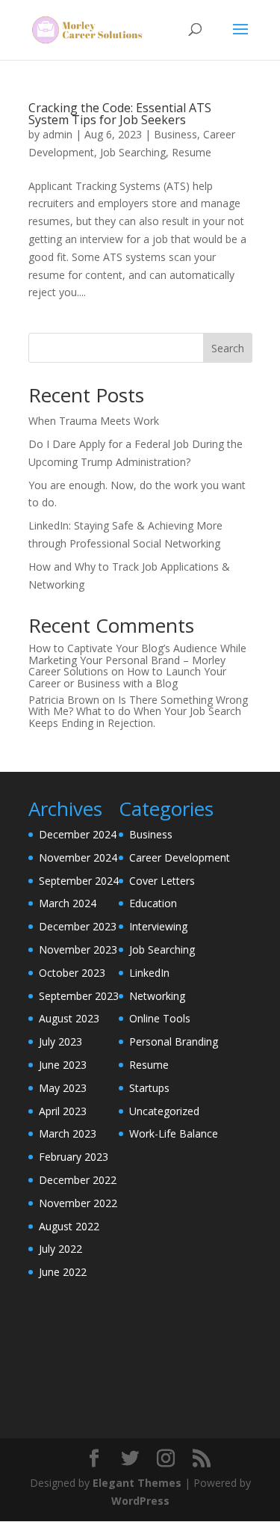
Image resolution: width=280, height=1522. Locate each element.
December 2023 (77, 926)
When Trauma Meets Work (93, 421)
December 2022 (77, 1180)
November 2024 (78, 857)
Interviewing (158, 926)
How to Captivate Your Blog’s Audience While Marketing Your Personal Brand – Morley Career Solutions (137, 659)
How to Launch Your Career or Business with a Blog (127, 677)
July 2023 (60, 1041)
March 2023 (67, 1133)
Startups (149, 1088)
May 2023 (63, 1088)
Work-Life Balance (173, 1133)
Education (153, 903)
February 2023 (73, 1157)
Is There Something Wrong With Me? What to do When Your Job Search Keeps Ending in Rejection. (138, 711)
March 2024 (67, 903)
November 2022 (78, 1203)
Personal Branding (173, 1041)
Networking (157, 996)
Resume (191, 152)
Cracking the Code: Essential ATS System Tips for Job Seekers (119, 113)
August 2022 (69, 1226)
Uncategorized (164, 1111)
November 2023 (78, 949)
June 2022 (63, 1272)
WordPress (140, 1501)
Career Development (179, 857)
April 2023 (63, 1111)
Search (227, 348)
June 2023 (63, 1065)
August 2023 (69, 1018)
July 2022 (60, 1249)
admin (57, 134)
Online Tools (159, 1018)
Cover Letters (162, 881)
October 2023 (72, 973)
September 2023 (79, 996)
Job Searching (133, 152)
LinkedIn (149, 973)
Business (175, 134)
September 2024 (79, 881)
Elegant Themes (137, 1483)
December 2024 (77, 834)
